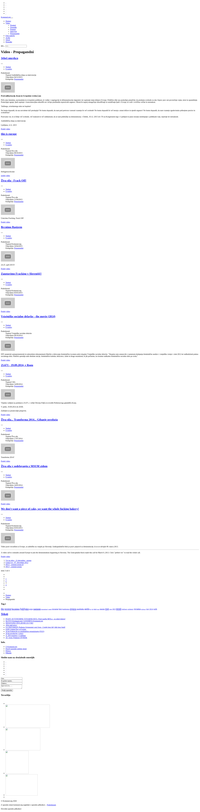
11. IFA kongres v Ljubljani (16, 636)
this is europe (9, 133)
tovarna (137, 609)
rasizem (37, 609)
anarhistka (80, 609)
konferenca (66, 609)
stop (95, 609)
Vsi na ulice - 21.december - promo (18, 560)
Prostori (13, 25)
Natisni (8, 67)
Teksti (8, 40)
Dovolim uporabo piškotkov (11, 809)
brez (60, 609)
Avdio (8, 38)
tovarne (55, 609)
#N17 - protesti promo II (14, 565)
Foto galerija (10, 36)
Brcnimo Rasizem (11, 227)
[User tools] (2, 63)
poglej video (5, 176)
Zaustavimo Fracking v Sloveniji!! (21, 273)
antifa (86, 609)
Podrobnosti (51, 805)
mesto (102, 609)
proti (118, 608)
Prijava (8, 651)
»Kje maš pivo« (11, 625)
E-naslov (9, 69)
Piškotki (8, 653)
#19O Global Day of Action (16, 629)
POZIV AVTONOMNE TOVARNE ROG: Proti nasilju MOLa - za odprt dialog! (35, 619)
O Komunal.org (11, 647)
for (90, 609)
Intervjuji (13, 32)
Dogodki (13, 27)
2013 (114, 609)
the (2, 608)
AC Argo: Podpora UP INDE (16, 638)
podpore (143, 609)
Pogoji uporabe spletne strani (16, 649)
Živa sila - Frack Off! (13, 180)
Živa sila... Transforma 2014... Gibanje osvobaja (29, 419)
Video (8, 23)
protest (8, 609)
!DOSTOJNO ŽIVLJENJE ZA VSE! (19, 623)
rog (107, 608)
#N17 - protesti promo (14, 567)
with (155, 609)
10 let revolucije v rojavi (14, 633)
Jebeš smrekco (9, 58)
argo (31, 609)
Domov (8, 21)
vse (147, 609)
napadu (50, 609)
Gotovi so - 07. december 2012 (17, 563)
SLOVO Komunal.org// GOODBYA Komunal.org (24, 621)
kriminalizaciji (44, 609)
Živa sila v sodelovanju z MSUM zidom (24, 466)
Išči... (3, 46)
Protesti (13, 29)
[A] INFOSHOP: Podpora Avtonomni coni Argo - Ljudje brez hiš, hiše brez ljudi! (35, 627)
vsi (92, 609)
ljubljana (24, 609)
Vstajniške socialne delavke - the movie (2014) (28, 316)
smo (98, 609)
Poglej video (5, 129)
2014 (151, 609)
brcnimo (16, 609)
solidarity (131, 609)
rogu (110, 609)
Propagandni (14, 34)
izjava (73, 608)
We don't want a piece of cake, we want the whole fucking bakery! (40, 508)
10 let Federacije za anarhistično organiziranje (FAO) (25, 631)
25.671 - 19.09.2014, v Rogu (17, 365)
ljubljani (124, 609)
